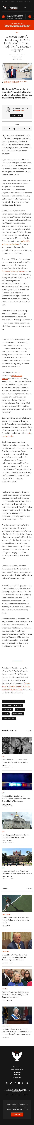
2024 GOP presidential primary (13, 701)
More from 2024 (9, 731)
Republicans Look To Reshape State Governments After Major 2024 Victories (17, 872)
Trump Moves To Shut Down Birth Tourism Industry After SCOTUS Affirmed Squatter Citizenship (14, 957)
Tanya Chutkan (17, 714)
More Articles (16, 115)
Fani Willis (7, 709)
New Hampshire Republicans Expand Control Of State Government (15, 836)
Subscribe (17, 1114)
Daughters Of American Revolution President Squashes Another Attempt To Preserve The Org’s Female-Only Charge (16, 1031)
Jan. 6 (6, 714)
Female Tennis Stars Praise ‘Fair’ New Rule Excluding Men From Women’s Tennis (15, 920)
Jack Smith (20, 709)
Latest (4, 888)
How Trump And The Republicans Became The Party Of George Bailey (15, 761)
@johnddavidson (19, 110)
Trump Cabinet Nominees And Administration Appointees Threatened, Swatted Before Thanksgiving (16, 798)
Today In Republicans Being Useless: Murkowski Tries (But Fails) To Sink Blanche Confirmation (15, 994)
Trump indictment (9, 718)
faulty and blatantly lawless (13, 271)
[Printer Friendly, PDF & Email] (29, 128)
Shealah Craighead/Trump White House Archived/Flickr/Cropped (15, 82)
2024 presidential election (12, 705)
